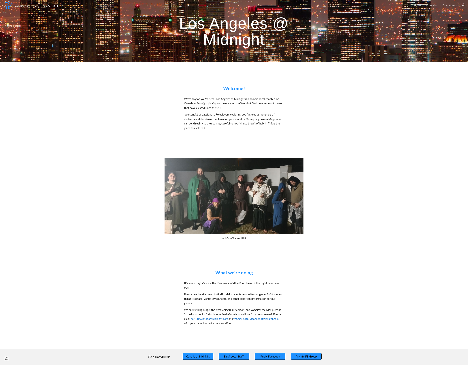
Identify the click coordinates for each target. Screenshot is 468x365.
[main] (233, 31)
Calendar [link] (431, 5)
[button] (463, 5)
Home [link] (417, 5)
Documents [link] (449, 5)
